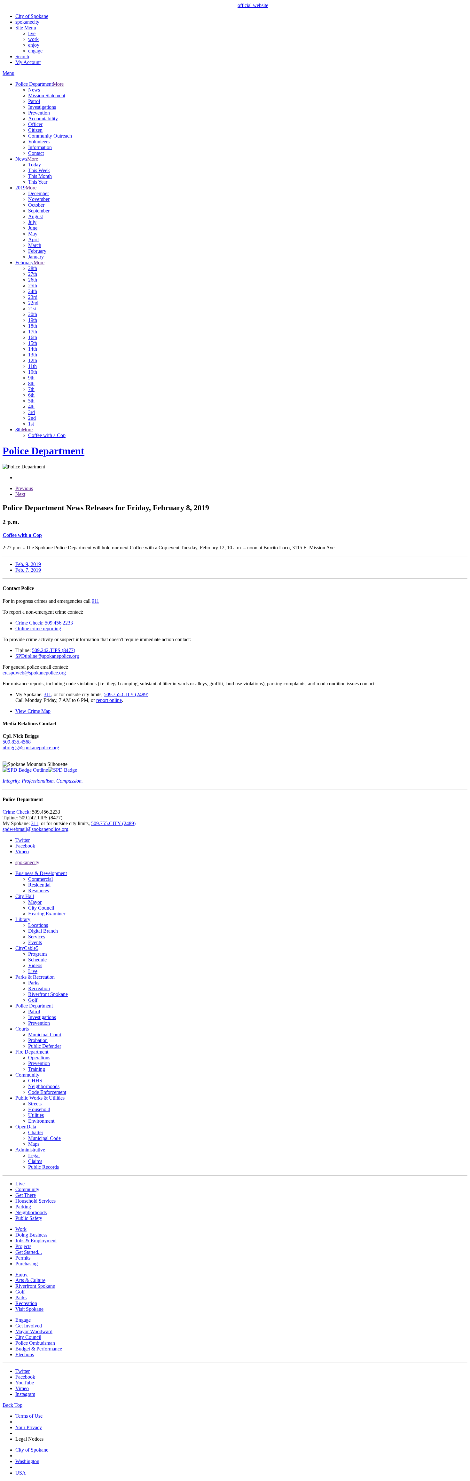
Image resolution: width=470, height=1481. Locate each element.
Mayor (35, 902)
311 (47, 694)
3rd (31, 412)
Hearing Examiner (46, 913)
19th (32, 320)
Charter (35, 1132)
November (39, 199)
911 (95, 601)
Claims (35, 1161)
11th (32, 366)
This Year (37, 182)
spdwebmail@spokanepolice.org (35, 829)
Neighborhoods (43, 1086)
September (39, 210)
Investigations (42, 107)
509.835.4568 (17, 741)
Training (36, 1069)
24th (32, 291)
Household (39, 1109)
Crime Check (28, 622)
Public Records (43, 1167)
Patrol (34, 101)
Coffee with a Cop (47, 435)
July (32, 222)
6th (31, 395)
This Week (39, 170)
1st (31, 423)
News (34, 89)
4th (31, 406)
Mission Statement (46, 95)
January (36, 256)
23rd (32, 297)
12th (32, 360)
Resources (38, 890)
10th (32, 372)
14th (32, 349)
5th (31, 400)
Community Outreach (50, 136)
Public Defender (44, 1046)
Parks (33, 982)
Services (36, 936)
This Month (40, 176)
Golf (32, 1000)
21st (32, 308)
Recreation (39, 988)
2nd (32, 418)
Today (34, 164)
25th (32, 285)
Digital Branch (43, 931)
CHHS (35, 1080)
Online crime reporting (38, 628)
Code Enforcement (47, 1092)
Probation (38, 1040)
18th (32, 326)
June (32, 228)
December (38, 193)
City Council (41, 908)
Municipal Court (44, 1034)
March (34, 245)
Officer (35, 124)
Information (40, 147)
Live (32, 971)
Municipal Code (44, 1138)
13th (32, 354)
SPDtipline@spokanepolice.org (47, 656)
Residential (39, 885)
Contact (36, 153)
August (35, 216)
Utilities (36, 1115)
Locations (38, 925)
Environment (41, 1121)
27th (32, 274)
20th (32, 314)
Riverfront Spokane (48, 994)
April (33, 239)
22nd (33, 303)
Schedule (37, 959)
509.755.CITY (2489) (126, 694)
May (32, 233)
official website (253, 5)
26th (32, 280)
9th (31, 377)
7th (31, 389)
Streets (35, 1103)
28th (32, 268)
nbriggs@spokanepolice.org (31, 747)
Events (35, 942)
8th (31, 383)
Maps (33, 1144)
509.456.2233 (59, 622)
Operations (39, 1057)
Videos (35, 965)
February (37, 251)
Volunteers (39, 141)
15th (32, 343)
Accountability (43, 118)
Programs (37, 954)
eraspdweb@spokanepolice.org (34, 672)
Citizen (35, 130)
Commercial (40, 879)
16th (32, 337)
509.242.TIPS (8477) (53, 650)
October (36, 205)
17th (32, 331)
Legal (34, 1155)
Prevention (39, 112)
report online (109, 700)
